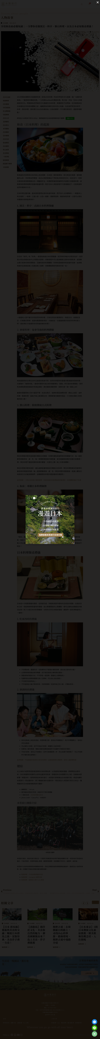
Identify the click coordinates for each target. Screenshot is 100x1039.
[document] (50, 519)
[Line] (94, 1028)
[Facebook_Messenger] (94, 1021)
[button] (97, 2)
